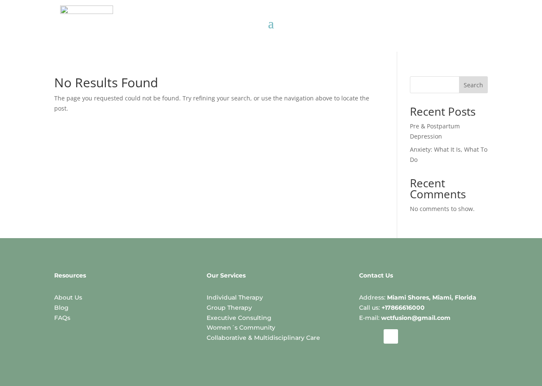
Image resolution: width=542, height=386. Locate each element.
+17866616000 (403, 307)
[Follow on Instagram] (366, 336)
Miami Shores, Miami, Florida (431, 297)
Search (473, 85)
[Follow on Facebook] (391, 336)
